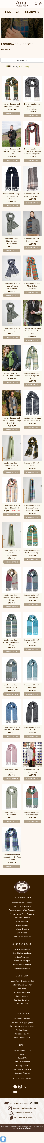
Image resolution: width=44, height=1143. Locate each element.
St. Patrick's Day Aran (22, 992)
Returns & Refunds (22, 1019)
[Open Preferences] (3, 1139)
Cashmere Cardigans (22, 968)
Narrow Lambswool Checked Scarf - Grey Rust (12, 151)
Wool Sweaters (22, 921)
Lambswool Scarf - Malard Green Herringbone (12, 241)
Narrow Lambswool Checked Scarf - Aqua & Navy (11, 857)
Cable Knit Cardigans (22, 949)
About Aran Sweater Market (22, 981)
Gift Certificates (22, 1030)
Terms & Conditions (22, 1062)
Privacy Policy (22, 1065)
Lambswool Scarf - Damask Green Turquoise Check (32, 507)
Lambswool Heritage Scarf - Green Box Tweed (32, 330)
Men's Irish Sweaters (22, 906)
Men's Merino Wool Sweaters (22, 914)
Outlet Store (22, 933)
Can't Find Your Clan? (22, 1069)
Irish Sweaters (22, 925)
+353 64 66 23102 (26, 1078)
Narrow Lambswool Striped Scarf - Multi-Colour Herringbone (32, 151)
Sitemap (29, 1129)
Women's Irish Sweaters (22, 903)
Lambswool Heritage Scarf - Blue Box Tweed (11, 196)
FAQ (22, 1054)
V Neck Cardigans (22, 957)
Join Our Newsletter (22, 1000)
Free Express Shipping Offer (22, 1022)
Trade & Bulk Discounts (22, 937)
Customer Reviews (22, 1034)
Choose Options (12, 113)
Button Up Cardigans (22, 961)
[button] (22, 60)
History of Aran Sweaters (22, 985)
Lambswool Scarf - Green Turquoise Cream (32, 375)
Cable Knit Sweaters (22, 918)
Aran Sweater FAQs (22, 1038)
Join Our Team (22, 1004)
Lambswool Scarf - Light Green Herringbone (12, 552)
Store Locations (22, 996)
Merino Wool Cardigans (22, 964)
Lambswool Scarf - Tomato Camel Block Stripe (11, 597)
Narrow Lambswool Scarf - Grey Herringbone (32, 106)
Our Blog (22, 988)
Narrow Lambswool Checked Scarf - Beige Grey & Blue (11, 420)
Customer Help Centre (22, 1050)
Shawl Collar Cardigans (22, 953)
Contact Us (22, 1058)
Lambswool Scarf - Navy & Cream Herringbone (12, 285)
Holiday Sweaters (22, 929)
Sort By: (15, 67)
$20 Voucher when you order (22, 1026)
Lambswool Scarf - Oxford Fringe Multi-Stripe (11, 642)
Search (36, 4)
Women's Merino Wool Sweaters (22, 910)
